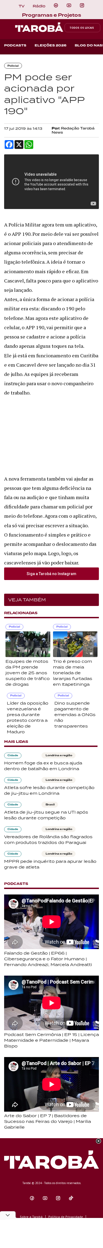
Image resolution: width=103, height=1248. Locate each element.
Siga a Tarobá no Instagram (51, 574)
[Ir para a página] (56, 5)
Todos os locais (81, 28)
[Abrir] (68, 5)
